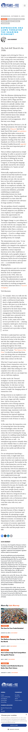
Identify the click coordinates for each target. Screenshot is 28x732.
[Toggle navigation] (24, 5)
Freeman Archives (18, 700)
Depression (11, 19)
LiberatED (3, 711)
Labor (10, 21)
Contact (2, 695)
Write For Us (17, 696)
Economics (4, 625)
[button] (14, 729)
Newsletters (17, 695)
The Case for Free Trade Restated (12, 628)
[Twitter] (5, 536)
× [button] (26, 714)
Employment (20, 19)
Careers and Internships (5, 696)
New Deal (16, 21)
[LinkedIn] (8, 536)
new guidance (21, 131)
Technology (5, 23)
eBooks (16, 698)
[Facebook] (2, 536)
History (4, 21)
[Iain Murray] (3, 39)
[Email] (11, 536)
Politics (4, 19)
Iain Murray (12, 39)
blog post (13, 129)
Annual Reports (4, 698)
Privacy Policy (3, 702)
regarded (23, 144)
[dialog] (14, 722)
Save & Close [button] (14, 725)
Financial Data (4, 700)
